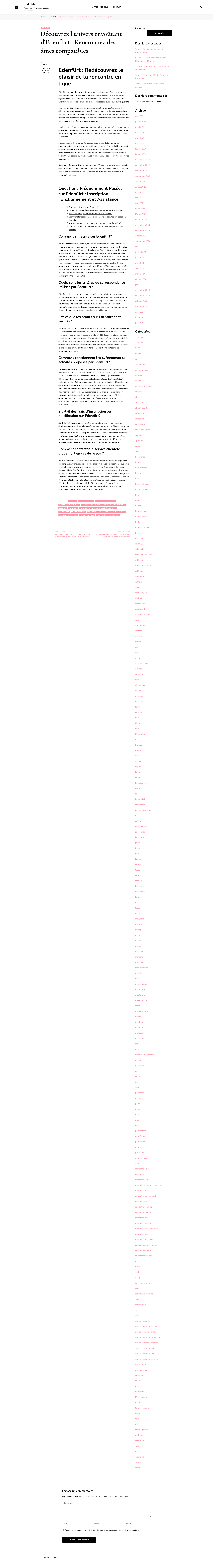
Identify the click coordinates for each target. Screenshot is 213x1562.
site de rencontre (142, 1321)
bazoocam (139, 462)
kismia (138, 864)
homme (138, 772)
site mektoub (141, 1370)
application (140, 440)
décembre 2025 (142, 159)
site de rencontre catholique (147, 1337)
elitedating (140, 685)
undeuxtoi (139, 1435)
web (137, 1451)
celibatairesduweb (143, 565)
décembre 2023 (142, 290)
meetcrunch (140, 995)
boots (137, 500)
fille (137, 717)
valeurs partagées (112, 515)
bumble (138, 533)
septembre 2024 (143, 241)
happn (138, 766)
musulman (140, 1065)
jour (137, 853)
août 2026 (140, 116)
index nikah (140, 799)
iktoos (137, 793)
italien (138, 821)
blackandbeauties (143, 489)
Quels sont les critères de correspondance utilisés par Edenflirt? (97, 210)
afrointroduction (142, 408)
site (136, 1315)
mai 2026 (139, 132)
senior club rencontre (144, 1293)
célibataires (140, 560)
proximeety (140, 1152)
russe (137, 1261)
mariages (139, 929)
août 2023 (140, 312)
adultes (138, 391)
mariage (139, 924)
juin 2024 (139, 257)
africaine (139, 402)
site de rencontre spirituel (146, 1359)
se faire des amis (142, 1283)
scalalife (44, 64)
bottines (138, 522)
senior (138, 1288)
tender (138, 1402)
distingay (139, 668)
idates (138, 788)
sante (137, 1272)
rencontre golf (141, 1201)
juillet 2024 (140, 252)
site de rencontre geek (145, 1348)
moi (137, 1043)
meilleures (140, 1027)
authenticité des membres (105, 501)
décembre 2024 (142, 225)
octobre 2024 (141, 235)
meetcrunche (141, 1000)
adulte (138, 380)
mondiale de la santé (144, 1054)
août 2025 (140, 181)
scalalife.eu (31, 4)
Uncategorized (141, 1429)
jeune (137, 842)
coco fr (138, 620)
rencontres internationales (147, 1245)
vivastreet (139, 1440)
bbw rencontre (142, 467)
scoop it (138, 1277)
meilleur (139, 1022)
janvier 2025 (141, 219)
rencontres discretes (144, 1239)
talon (137, 1380)
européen (139, 696)
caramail (139, 543)
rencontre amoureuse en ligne (149, 1185)
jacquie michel (141, 826)
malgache (139, 918)
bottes (138, 505)
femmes (139, 712)
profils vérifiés (111, 512)
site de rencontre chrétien (146, 1342)
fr (136, 739)
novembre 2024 (142, 230)
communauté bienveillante (69, 504)
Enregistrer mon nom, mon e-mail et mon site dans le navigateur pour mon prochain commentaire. (102, 1530)
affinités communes (85, 501)
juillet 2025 (140, 187)
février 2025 (141, 214)
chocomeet (140, 603)
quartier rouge (141, 1158)
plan (137, 1114)
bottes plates (141, 516)
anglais (138, 435)
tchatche (139, 1386)
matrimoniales (141, 967)
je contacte (140, 832)
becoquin (139, 473)
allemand (139, 413)
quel (137, 1163)
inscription (112, 508)
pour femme (141, 1136)
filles (137, 723)
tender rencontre (142, 1408)
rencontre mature (143, 1212)
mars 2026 (140, 143)
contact (138, 630)
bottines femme (142, 527)
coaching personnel (144, 614)
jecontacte (139, 837)
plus (137, 1120)
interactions (64, 512)
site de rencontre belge (145, 1332)
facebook (139, 701)
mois (137, 1049)
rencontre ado (141, 1179)
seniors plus (140, 1304)
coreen (138, 641)
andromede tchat (143, 429)
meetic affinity (141, 1011)
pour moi (139, 1147)
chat (137, 587)
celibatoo (139, 571)
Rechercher (140, 28)
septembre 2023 (143, 306)
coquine (138, 636)
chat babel (140, 598)
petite (137, 1103)
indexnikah (140, 804)
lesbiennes (140, 891)
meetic (138, 1005)
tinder (138, 1413)
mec (137, 978)
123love (139, 342)
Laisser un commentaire (48, 72)
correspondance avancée (91, 504)
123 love (139, 337)
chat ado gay (141, 592)
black (137, 478)
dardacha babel (142, 663)
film (137, 728)
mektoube (139, 1033)
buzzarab (139, 538)
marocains (139, 962)
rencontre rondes (143, 1223)
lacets (137, 875)
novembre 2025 (142, 165)
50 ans (138, 353)
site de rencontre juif (144, 1353)
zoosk (137, 1467)
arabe (137, 446)
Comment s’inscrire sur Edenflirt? (83, 207)
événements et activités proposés (93, 508)
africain (138, 397)
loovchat (139, 902)
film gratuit (140, 734)
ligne (137, 897)
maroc (138, 946)
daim (137, 658)
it (135, 815)
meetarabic (140, 989)
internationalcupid (143, 810)
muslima (139, 1060)
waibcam (139, 1446)
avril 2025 (140, 203)
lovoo (137, 908)
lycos (137, 913)
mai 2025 (139, 197)
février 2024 (141, 279)
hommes (139, 777)
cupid (137, 652)
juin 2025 (139, 192)
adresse (138, 375)
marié (137, 935)
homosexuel (140, 783)
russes (138, 1266)
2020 (137, 348)
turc (137, 1424)
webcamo (139, 1457)
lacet (137, 870)
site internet (140, 1364)
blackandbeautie (142, 484)
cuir (137, 647)
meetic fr (139, 1016)
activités (72, 501)
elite (137, 679)
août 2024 (140, 246)
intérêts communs (78, 512)
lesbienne (139, 886)
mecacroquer (141, 984)
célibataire (140, 549)
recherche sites (142, 1168)
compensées (140, 625)
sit (136, 1310)
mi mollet (139, 1038)
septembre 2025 (143, 176)
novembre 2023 (142, 295)
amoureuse (140, 424)
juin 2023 (139, 322)
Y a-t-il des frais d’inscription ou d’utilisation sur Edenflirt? (95, 223)
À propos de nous (100, 7)
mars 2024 (140, 274)
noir (137, 1071)
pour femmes (141, 1141)
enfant (138, 690)
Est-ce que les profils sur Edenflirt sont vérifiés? (90, 213)
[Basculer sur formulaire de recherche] (201, 7)
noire (137, 1076)
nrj (136, 1082)
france (138, 750)
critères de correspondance (114, 504)
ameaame (139, 418)
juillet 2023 (140, 317)
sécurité (100, 515)
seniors (138, 1299)
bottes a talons (141, 511)
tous (137, 1418)
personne (139, 1098)
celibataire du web (143, 554)
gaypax (138, 761)
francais (138, 745)
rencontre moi (141, 1217)
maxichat (139, 973)
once (137, 1087)
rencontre (139, 1174)
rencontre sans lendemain (146, 1228)
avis (137, 451)
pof (136, 1125)
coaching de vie (142, 609)
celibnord (139, 576)
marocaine (139, 957)
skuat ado (139, 1375)
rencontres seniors (143, 1255)
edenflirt (45, 28)
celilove (138, 582)
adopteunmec (141, 370)
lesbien (138, 880)
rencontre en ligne (87, 515)
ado (137, 359)
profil (100, 512)
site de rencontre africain (146, 1326)
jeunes (138, 848)
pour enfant (140, 1130)
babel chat (140, 457)
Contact (117, 7)
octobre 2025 (141, 170)
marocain (139, 951)
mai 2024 (139, 263)
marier (138, 940)
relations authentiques (68, 515)
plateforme (91, 512)
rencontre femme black (145, 1196)
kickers (138, 859)
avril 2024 (140, 268)
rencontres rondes (143, 1250)
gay (136, 755)
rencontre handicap (143, 1207)
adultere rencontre (143, 386)
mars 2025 (140, 208)
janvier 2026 (141, 154)
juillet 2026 (140, 121)
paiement (139, 1092)
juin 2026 (139, 127)
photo (137, 1109)
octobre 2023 (141, 301)
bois (137, 495)
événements (73, 508)
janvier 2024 (141, 284)
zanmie (138, 1462)
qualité (122, 512)
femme (138, 707)
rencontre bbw (142, 1190)
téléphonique (141, 1397)
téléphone (139, 1391)
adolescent (140, 364)
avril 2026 (140, 138)
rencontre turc (141, 1234)
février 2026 (141, 149)
